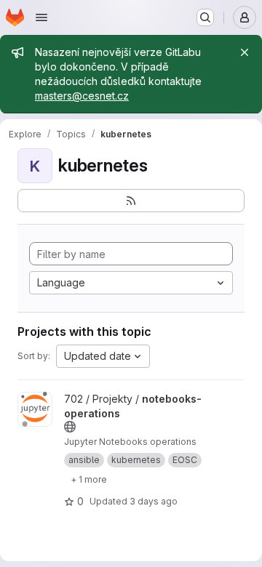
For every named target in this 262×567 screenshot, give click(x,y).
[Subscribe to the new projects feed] (131, 200)
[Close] (244, 52)
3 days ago (154, 501)
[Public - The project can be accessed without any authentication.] (70, 427)
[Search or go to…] (205, 17)
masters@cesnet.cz (82, 95)
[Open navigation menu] (41, 17)
